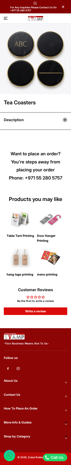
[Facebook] (8, 368)
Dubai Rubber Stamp (40, 457)
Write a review (35, 311)
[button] (5, 18)
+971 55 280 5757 (43, 178)
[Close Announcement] (63, 7)
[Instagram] (18, 368)
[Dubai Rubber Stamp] (35, 18)
